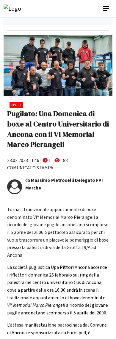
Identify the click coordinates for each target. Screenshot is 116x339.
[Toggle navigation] (106, 9)
